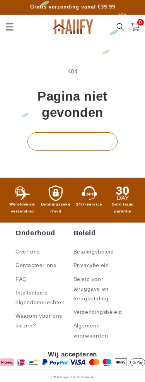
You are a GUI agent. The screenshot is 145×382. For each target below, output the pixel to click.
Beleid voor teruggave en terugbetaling (91, 288)
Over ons (27, 251)
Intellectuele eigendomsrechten (40, 297)
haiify (89, 377)
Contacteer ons (35, 265)
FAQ (21, 279)
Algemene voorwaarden (90, 330)
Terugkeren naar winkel (72, 141)
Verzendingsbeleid (97, 312)
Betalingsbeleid (93, 251)
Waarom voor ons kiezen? (38, 321)
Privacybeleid (91, 265)
